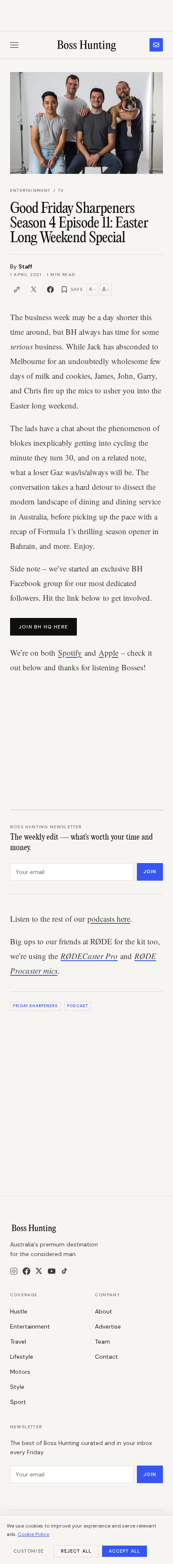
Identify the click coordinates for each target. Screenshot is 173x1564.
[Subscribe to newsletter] (156, 45)
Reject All (76, 1551)
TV (61, 190)
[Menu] (14, 45)
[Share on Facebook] (50, 289)
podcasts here (108, 918)
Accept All (124, 1551)
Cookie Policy (34, 1534)
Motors (20, 1371)
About (103, 1311)
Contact (106, 1356)
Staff (25, 266)
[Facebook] (26, 1271)
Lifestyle (21, 1356)
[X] (38, 1270)
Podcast (77, 1005)
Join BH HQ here (43, 626)
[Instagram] (14, 1271)
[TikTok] (64, 1270)
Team (102, 1341)
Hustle (18, 1311)
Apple (108, 652)
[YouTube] (51, 1271)
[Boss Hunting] (86, 44)
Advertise (108, 1326)
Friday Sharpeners (35, 1005)
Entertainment (30, 190)
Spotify (70, 652)
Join (150, 871)
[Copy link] (17, 289)
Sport (18, 1402)
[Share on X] (33, 289)
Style (17, 1387)
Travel (18, 1341)
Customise (28, 1551)
